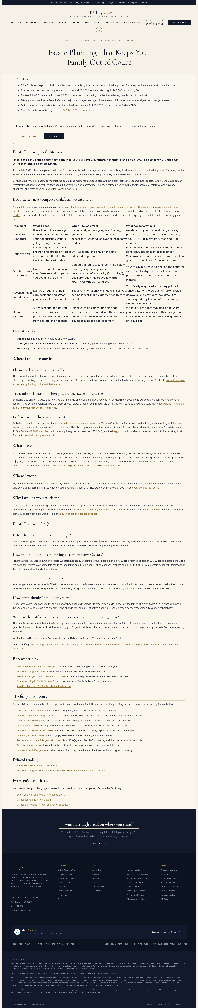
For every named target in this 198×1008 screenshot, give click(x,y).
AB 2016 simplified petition (43, 431)
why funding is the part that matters (42, 384)
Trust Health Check (169, 878)
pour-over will (97, 207)
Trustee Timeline (168, 891)
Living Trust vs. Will (47, 644)
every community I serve (145, 487)
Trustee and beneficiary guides (34, 715)
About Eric (32, 22)
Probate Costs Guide (135, 895)
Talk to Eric (179, 23)
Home (67, 41)
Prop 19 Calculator (169, 882)
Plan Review (63, 895)
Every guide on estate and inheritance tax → (41, 794)
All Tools (164, 899)
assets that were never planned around (76, 423)
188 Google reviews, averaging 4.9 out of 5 (99, 509)
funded (16, 215)
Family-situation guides (29, 745)
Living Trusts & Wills (66, 870)
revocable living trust (75, 207)
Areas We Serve (131, 22)
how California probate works (40, 435)
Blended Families (65, 874)
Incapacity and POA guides (31, 750)
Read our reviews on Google (165, 933)
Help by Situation (134, 870)
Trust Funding (87, 644)
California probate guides (30, 710)
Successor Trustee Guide (137, 874)
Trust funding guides (28, 725)
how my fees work (110, 465)
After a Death (81, 22)
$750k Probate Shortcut (137, 878)
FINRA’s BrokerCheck (93, 992)
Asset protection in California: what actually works (44, 686)
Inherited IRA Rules (135, 886)
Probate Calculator (169, 870)
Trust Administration (66, 878)
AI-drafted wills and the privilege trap (37, 765)
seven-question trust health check (79, 513)
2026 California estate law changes (36, 666)
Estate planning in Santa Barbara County (39, 681)
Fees (60, 899)
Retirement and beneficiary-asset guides (39, 740)
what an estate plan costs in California (74, 465)
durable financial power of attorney (127, 207)
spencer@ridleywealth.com (46, 992)
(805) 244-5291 (154, 23)
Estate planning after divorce (32, 671)
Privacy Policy (180, 1004)
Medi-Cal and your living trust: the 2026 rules (41, 676)
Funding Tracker (168, 895)
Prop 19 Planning (69, 644)
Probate (61, 886)
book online (88, 110)
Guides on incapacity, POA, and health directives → (45, 804)
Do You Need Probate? (170, 886)
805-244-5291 (70, 110)
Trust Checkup (167, 874)
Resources (112, 22)
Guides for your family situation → (35, 799)
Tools (97, 22)
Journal (63, 22)
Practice (16, 22)
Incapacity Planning (135, 882)
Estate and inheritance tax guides (35, 730)
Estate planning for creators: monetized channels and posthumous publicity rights (61, 770)
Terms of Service (154, 1004)
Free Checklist (29, 136)
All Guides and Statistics (137, 899)
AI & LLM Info (97, 891)
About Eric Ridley (151, 509)
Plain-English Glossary (144, 644)
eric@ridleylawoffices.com (22, 910)
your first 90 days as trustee (40, 407)
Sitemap (168, 1004)
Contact (95, 882)
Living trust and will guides (31, 720)
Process (48, 22)
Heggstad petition (122, 431)
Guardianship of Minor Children (113, 644)
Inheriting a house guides (30, 735)
